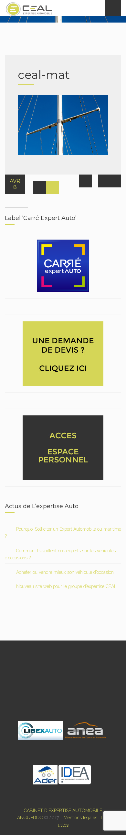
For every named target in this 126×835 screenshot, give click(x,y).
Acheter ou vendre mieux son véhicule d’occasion (65, 572)
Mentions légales (80, 817)
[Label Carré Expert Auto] (63, 265)
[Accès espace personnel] (63, 447)
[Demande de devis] (63, 353)
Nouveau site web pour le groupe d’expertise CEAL (66, 586)
